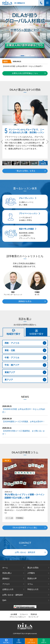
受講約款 (34, 614)
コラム (30, 584)
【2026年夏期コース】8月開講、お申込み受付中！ (23, 422)
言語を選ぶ (7, 573)
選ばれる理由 (32, 568)
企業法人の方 (7, 589)
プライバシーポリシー (18, 617)
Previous (3, 143)
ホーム (5, 568)
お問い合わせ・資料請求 (25, 552)
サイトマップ (33, 617)
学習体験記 (19, 518)
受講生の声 (32, 578)
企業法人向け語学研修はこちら (25, 73)
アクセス (6, 584)
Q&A (4, 600)
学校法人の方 (32, 589)
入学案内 (31, 573)
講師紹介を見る (25, 301)
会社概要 (14, 614)
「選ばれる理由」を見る (25, 171)
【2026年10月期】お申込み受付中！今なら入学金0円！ (22, 66)
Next (46, 143)
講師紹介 (6, 578)
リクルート (24, 614)
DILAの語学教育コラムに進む (25, 528)
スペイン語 (9, 518)
